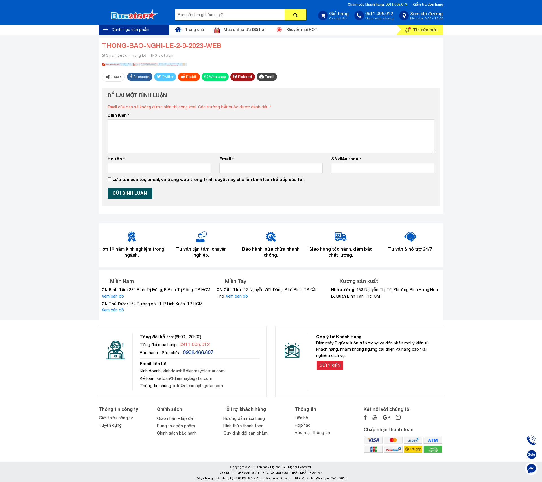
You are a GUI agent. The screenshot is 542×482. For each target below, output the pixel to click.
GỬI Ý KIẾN (330, 365)
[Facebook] (531, 468)
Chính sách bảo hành (177, 433)
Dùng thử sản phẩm (176, 425)
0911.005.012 (396, 4)
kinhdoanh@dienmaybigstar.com (194, 370)
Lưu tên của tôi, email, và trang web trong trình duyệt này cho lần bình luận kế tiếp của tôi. (208, 179)
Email (226, 158)
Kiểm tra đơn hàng (428, 4)
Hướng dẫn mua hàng (244, 418)
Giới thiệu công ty (116, 417)
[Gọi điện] (531, 440)
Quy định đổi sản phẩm (245, 433)
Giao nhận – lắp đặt (176, 418)
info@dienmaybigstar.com (198, 385)
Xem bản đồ (113, 296)
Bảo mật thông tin (312, 432)
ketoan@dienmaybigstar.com (184, 378)
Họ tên (116, 158)
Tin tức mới (425, 29)
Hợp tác (302, 425)
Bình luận (119, 114)
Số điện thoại (346, 158)
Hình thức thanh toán (243, 425)
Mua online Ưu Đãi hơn (245, 29)
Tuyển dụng (110, 425)
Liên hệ (301, 417)
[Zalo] (531, 454)
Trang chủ (194, 29)
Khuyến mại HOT (302, 29)
